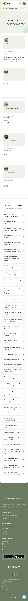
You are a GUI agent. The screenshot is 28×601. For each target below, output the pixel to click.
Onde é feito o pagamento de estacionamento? (12, 385)
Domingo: (6, 56)
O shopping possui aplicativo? (12, 364)
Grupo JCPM (4, 526)
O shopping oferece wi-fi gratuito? (11, 222)
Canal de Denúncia (6, 585)
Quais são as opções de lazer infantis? (12, 348)
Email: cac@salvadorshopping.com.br (10, 507)
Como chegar (5, 518)
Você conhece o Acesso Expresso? (10, 401)
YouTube (5, 548)
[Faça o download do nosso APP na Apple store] (19, 556)
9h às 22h (6, 53)
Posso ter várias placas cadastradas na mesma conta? (12, 473)
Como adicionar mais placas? (12, 444)
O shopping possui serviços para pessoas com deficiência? (12, 250)
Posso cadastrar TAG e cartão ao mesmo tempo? (12, 438)
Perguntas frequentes (14, 205)
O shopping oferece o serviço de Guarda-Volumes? (12, 243)
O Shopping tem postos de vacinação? (11, 327)
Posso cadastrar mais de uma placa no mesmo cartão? (12, 459)
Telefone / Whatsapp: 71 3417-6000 (10, 506)
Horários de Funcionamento (14, 22)
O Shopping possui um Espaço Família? (12, 313)
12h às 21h (6, 122)
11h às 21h (6, 187)
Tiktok (4, 546)
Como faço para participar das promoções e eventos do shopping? (12, 291)
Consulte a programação (10, 83)
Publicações (5, 590)
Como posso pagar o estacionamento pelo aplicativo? (10, 393)
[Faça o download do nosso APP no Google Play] (9, 556)
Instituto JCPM (5, 528)
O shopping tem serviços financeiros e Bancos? (11, 306)
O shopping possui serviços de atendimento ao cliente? (12, 229)
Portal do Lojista (5, 531)
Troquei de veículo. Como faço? (13, 432)
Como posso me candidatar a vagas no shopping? (12, 299)
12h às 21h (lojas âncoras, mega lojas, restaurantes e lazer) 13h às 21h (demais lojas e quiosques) (14, 59)
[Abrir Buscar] (20, 4)
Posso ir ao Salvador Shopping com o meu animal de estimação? (12, 282)
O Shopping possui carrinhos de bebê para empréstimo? (13, 320)
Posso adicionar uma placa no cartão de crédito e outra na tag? (12, 451)
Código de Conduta (6, 587)
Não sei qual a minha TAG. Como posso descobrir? (11, 419)
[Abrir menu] (24, 4)
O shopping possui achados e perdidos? (12, 236)
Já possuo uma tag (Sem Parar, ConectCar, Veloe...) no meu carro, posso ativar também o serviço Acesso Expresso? (12, 410)
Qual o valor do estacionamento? (9, 378)
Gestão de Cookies (6, 581)
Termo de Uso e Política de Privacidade (11, 579)
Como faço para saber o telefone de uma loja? (10, 274)
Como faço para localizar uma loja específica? (12, 267)
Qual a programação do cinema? (10, 341)
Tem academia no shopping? (12, 354)
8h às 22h (6, 182)
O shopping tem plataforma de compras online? (12, 370)
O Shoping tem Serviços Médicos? (10, 334)
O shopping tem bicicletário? (12, 359)
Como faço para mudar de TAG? (11, 426)
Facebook (5, 543)
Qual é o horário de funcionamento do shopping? (12, 215)
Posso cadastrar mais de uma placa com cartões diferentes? (12, 466)
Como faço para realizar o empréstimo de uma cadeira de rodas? (12, 258)
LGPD (3, 583)
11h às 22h (6, 118)
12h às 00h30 (7, 154)
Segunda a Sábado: (8, 51)
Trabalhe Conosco (6, 533)
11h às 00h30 (7, 150)
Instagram (5, 541)
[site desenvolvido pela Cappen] (15, 597)
